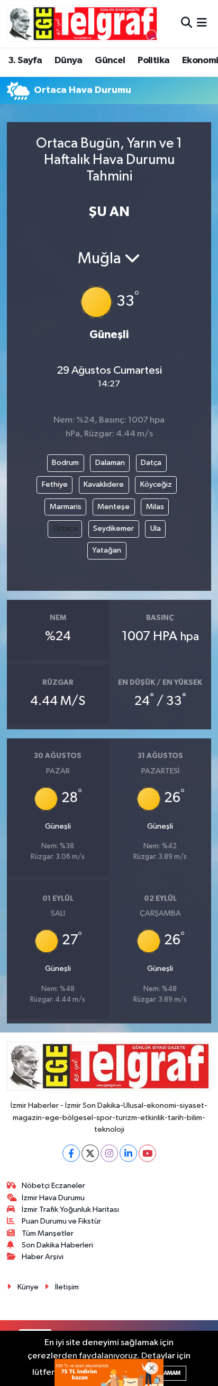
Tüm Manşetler (48, 1233)
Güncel (110, 60)
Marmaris (65, 507)
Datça (151, 463)
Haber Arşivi (42, 1257)
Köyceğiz (156, 484)
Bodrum (65, 463)
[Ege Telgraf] (83, 23)
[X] (90, 1153)
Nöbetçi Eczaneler (53, 1186)
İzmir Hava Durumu (53, 1198)
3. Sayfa (25, 60)
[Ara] (186, 23)
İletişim (67, 1287)
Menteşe (113, 507)
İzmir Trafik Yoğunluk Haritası (70, 1209)
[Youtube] (147, 1153)
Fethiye (55, 484)
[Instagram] (109, 1153)
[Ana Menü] (202, 23)
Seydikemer (113, 528)
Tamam (170, 1373)
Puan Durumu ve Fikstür (61, 1221)
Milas (155, 507)
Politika (153, 60)
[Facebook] (71, 1153)
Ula (155, 528)
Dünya (68, 60)
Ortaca (65, 528)
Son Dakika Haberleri (57, 1245)
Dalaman (110, 463)
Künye (28, 1287)
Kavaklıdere (104, 484)
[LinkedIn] (128, 1153)
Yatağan (106, 550)
